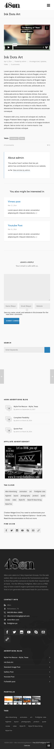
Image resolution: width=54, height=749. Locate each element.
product (35, 496)
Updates (43, 61)
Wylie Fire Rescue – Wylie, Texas (26, 406)
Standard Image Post (12, 667)
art (30, 491)
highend (8, 496)
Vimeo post (14, 201)
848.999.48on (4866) (15, 612)
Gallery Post (9, 672)
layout (16, 496)
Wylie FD (22, 500)
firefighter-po (12, 623)
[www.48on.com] (36, 700)
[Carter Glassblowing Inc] (8, 700)
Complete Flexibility (21, 417)
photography (25, 496)
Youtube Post (15, 225)
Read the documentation (13, 518)
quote (43, 496)
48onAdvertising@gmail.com (18, 616)
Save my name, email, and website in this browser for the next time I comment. (26, 313)
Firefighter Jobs (39, 491)
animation (14, 138)
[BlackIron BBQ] (27, 700)
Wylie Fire (8, 504)
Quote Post (18, 429)
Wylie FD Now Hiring (34, 500)
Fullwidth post (9, 681)
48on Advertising (11, 491)
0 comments (15, 64)
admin (24, 61)
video (22, 138)
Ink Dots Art (8, 662)
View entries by (21, 170)
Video (6, 64)
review (7, 500)
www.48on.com (13, 620)
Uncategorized (34, 61)
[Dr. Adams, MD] (18, 700)
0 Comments (9, 145)
